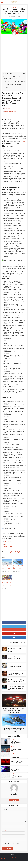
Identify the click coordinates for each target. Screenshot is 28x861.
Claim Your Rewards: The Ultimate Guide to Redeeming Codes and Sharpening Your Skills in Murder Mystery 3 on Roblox (13, 76)
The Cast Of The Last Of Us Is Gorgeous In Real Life (16, 673)
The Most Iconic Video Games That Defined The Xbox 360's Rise (16, 688)
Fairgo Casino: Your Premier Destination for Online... (16, 776)
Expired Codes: (9, 89)
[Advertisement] (14, 54)
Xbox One (6, 548)
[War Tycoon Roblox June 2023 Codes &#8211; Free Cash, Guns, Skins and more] (18, 562)
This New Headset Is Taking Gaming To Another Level (16, 680)
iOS (5, 544)
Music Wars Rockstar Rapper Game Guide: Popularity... (16, 769)
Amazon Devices (8, 546)
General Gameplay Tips (10, 111)
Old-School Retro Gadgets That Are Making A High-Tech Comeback (15, 666)
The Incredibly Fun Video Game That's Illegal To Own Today (15, 658)
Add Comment (11, 16)
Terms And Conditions (22, 857)
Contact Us (3, 857)
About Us (3, 858)
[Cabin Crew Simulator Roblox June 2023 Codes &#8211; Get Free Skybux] (7, 562)
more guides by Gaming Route (14, 552)
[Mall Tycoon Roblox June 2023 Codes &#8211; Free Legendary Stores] (7, 577)
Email (4, 830)
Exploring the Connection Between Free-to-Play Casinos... (17, 742)
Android (6, 543)
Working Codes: (9, 87)
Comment (4, 809)
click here (22, 141)
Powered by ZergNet (21, 642)
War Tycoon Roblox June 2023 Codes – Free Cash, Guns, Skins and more (18, 568)
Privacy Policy (13, 857)
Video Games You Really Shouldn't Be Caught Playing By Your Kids (16, 650)
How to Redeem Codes (10, 110)
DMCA (7, 857)
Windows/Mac (7, 541)
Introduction (9, 79)
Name (4, 824)
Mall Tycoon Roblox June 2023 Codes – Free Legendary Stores (6, 583)
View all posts (14, 800)
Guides (14, 7)
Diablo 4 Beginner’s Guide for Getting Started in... (17, 762)
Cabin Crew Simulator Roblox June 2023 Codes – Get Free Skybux (6, 568)
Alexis (18, 16)
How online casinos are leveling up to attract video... (16, 749)
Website (4, 837)
